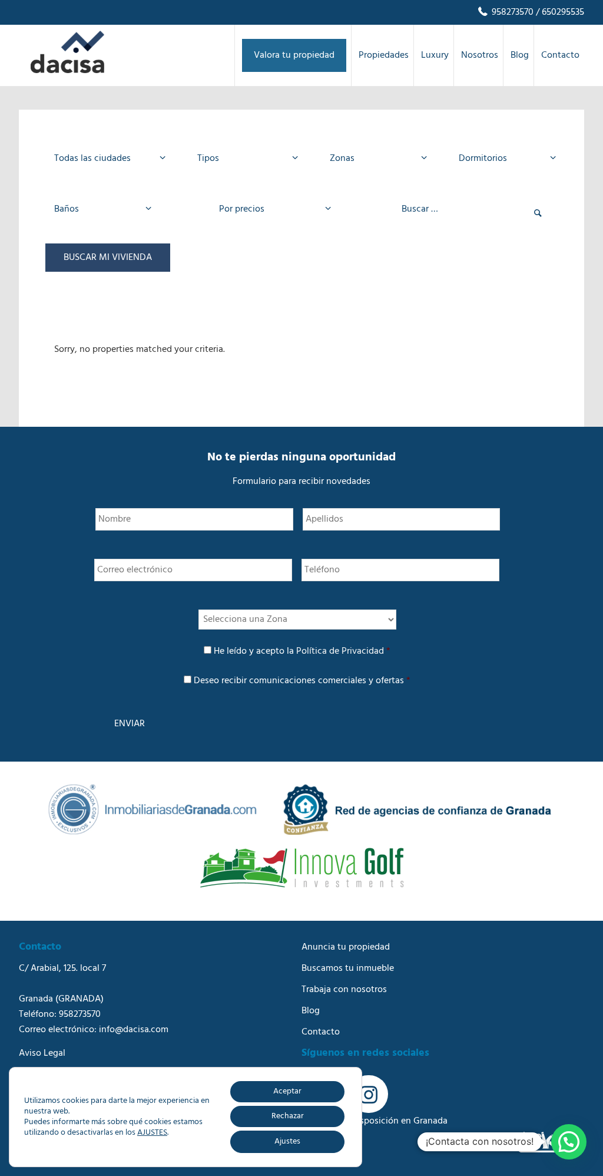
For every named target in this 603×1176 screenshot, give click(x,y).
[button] (569, 1141)
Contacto (321, 1032)
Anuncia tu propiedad (346, 947)
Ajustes (287, 1141)
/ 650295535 (559, 12)
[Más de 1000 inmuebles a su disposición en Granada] (67, 70)
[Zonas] (375, 158)
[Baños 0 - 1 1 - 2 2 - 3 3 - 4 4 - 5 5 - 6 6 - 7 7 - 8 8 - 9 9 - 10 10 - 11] (99, 209)
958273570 (511, 12)
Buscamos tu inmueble (348, 968)
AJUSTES (152, 1133)
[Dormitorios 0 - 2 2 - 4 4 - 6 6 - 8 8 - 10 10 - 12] (504, 158)
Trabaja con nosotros (344, 989)
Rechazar (287, 1116)
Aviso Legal (42, 1053)
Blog (311, 1011)
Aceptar (287, 1091)
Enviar (129, 724)
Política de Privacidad (340, 651)
